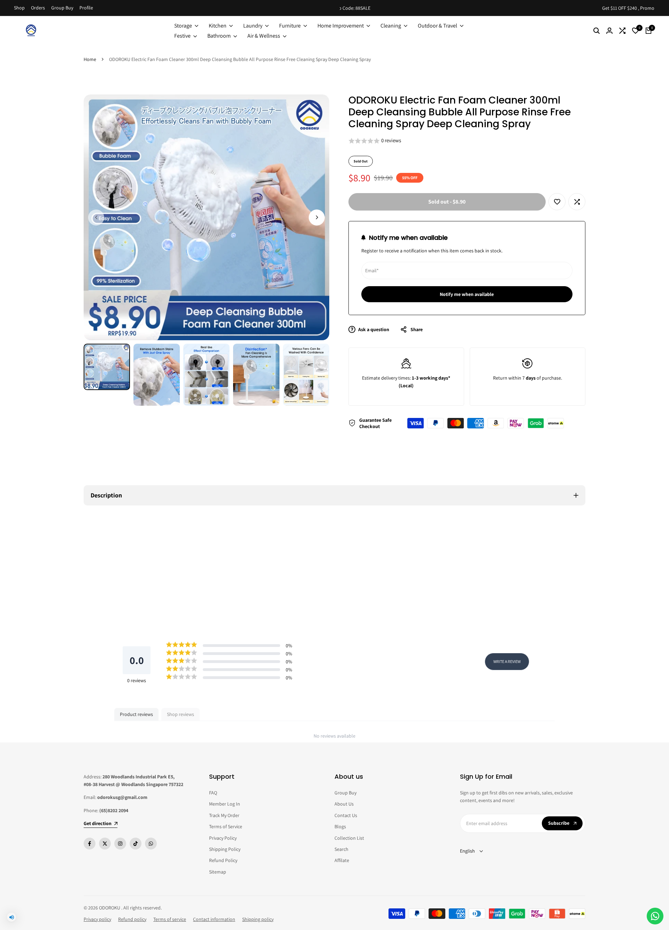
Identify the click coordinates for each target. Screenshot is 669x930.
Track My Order (224, 815)
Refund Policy (223, 860)
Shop (19, 8)
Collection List (349, 838)
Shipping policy (258, 919)
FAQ (213, 793)
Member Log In (224, 804)
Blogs (340, 826)
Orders (38, 8)
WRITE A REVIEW (507, 661)
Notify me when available (467, 294)
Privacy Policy (223, 838)
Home (90, 59)
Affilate (341, 860)
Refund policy (132, 919)
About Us (344, 804)
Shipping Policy (224, 849)
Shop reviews (180, 714)
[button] (466, 141)
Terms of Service (225, 826)
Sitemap (217, 872)
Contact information (214, 919)
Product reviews (136, 714)
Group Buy (62, 8)
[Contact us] (655, 916)
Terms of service (169, 919)
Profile (86, 8)
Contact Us (345, 815)
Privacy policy (97, 919)
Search (341, 849)
